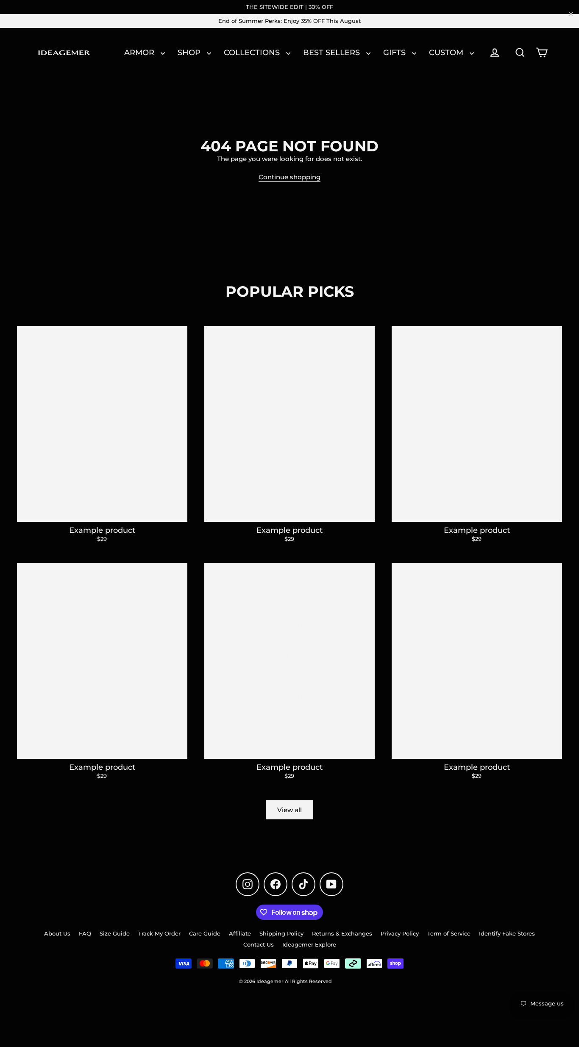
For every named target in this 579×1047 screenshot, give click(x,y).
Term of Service (448, 933)
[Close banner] (571, 14)
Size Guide (115, 933)
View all (289, 810)
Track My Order (159, 933)
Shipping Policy (281, 933)
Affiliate (240, 933)
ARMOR (140, 52)
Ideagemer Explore (309, 944)
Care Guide (204, 933)
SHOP (190, 52)
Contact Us (258, 944)
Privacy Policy (400, 933)
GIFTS (395, 52)
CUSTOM (447, 52)
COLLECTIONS (253, 52)
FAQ (85, 933)
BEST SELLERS (332, 52)
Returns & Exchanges (342, 933)
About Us (57, 933)
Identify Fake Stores (507, 933)
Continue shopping (289, 177)
